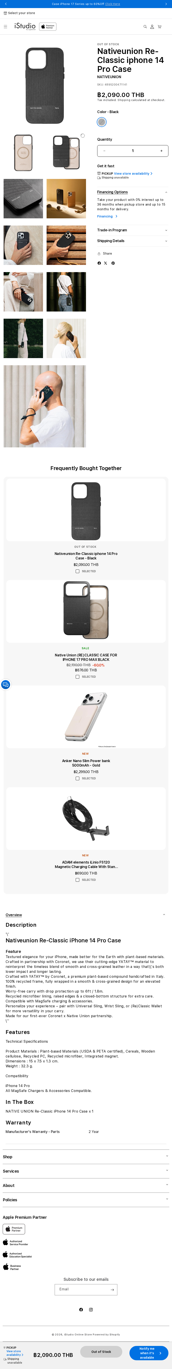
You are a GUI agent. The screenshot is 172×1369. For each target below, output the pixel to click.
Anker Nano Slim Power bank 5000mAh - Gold (86, 763)
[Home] (25, 26)
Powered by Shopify (106, 1334)
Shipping (124, 100)
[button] (5, 26)
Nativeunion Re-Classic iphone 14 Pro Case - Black (86, 556)
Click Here (112, 4)
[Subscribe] (112, 1289)
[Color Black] (101, 122)
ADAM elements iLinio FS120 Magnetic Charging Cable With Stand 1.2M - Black (86, 864)
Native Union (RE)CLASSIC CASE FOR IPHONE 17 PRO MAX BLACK (86, 657)
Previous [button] (6, 4)
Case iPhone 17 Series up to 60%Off (86, 4)
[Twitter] (105, 263)
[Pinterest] (113, 263)
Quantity (104, 139)
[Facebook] (99, 263)
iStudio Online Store (78, 1334)
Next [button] (166, 4)
